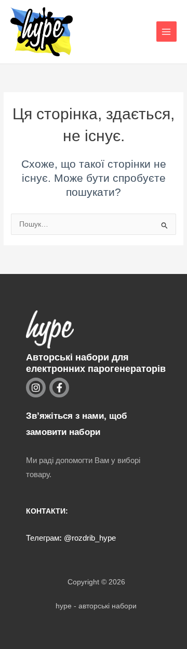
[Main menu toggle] (166, 31)
